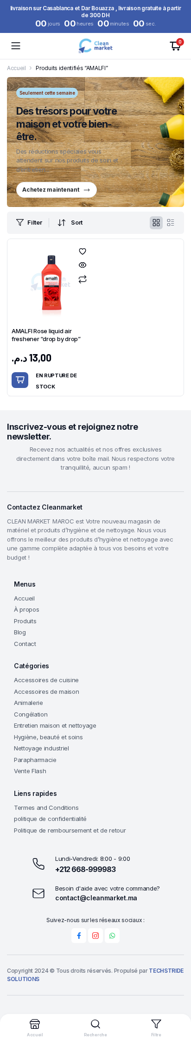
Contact (25, 643)
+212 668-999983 (85, 869)
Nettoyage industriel (41, 748)
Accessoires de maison (46, 691)
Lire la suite (20, 380)
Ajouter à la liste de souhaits (82, 251)
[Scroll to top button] (176, 998)
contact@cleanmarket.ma (96, 898)
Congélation (30, 714)
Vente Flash (30, 771)
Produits (25, 621)
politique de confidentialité (50, 818)
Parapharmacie (35, 759)
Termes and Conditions (46, 807)
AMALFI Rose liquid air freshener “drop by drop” (46, 334)
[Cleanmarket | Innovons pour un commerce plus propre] (95, 46)
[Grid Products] (156, 222)
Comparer (82, 279)
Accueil (16, 68)
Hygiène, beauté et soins (48, 737)
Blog (20, 632)
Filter (34, 222)
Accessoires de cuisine (46, 680)
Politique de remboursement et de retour (70, 830)
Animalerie (28, 702)
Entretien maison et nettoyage (55, 725)
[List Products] (170, 222)
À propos (26, 609)
